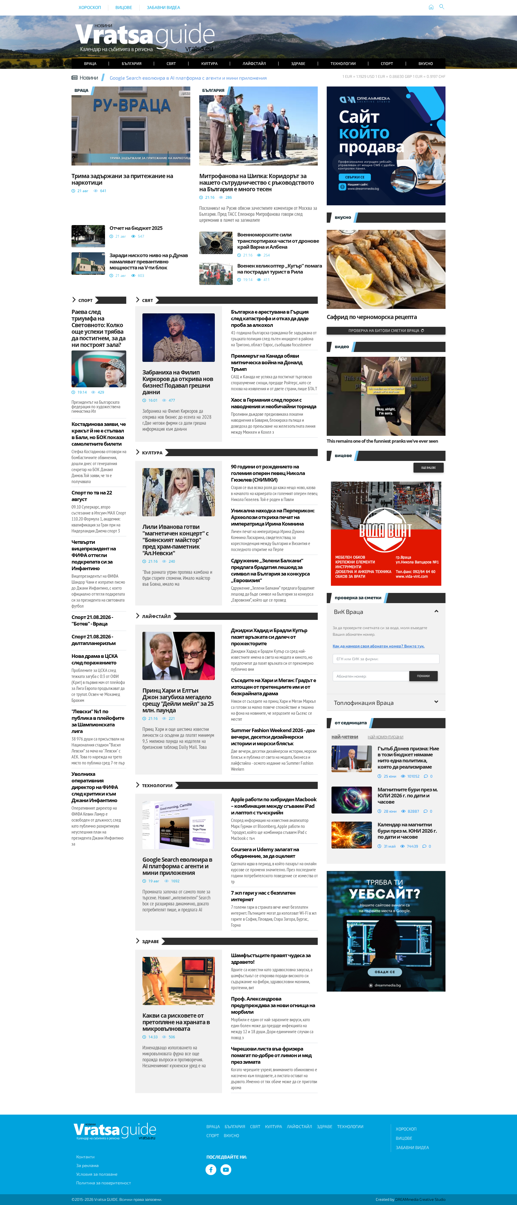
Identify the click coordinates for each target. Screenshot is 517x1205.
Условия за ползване (96, 1174)
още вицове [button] (428, 468)
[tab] (386, 611)
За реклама (87, 1165)
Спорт (387, 63)
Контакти (85, 1156)
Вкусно (426, 63)
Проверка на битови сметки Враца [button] (385, 330)
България (132, 63)
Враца (90, 63)
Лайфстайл (254, 63)
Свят (171, 63)
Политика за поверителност (103, 1182)
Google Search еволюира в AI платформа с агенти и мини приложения (188, 78)
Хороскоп (90, 7)
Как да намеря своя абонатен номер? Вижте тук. (379, 646)
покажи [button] (423, 676)
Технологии (343, 63)
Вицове (123, 7)
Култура (209, 63)
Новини (88, 77)
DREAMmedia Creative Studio (420, 1199)
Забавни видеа (163, 7)
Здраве (298, 63)
